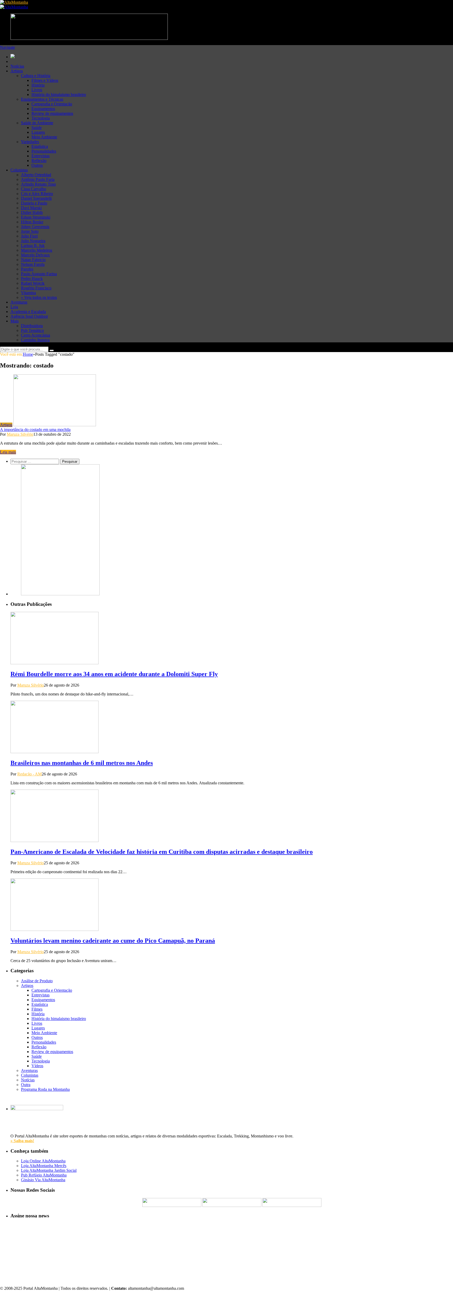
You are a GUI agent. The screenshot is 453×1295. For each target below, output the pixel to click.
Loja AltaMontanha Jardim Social (49, 1170)
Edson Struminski (35, 217)
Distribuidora (32, 325)
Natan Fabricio (33, 259)
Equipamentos (43, 108)
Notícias (17, 66)
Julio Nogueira (33, 241)
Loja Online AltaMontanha (43, 1161)
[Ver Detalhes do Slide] (60, 594)
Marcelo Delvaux (35, 255)
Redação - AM (29, 774)
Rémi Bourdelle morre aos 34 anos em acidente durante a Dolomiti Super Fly (114, 674)
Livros (36, 90)
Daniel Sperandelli (36, 198)
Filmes (36, 1009)
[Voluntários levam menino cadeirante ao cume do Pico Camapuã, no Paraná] (54, 929)
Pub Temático (32, 330)
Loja (14, 307)
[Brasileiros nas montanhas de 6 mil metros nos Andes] (54, 751)
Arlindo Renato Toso (38, 184)
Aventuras (18, 302)
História (38, 85)
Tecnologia (40, 118)
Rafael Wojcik (33, 283)
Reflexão (38, 160)
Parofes (27, 269)
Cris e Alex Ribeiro (37, 193)
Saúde (36, 127)
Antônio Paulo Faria (38, 179)
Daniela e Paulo (34, 203)
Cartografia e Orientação (51, 104)
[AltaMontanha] (14, 2)
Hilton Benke (32, 222)
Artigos (16, 71)
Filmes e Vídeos (44, 80)
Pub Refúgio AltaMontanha (44, 1175)
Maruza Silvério (20, 434)
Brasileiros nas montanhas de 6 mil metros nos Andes (81, 762)
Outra (25, 1084)
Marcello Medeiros (36, 250)
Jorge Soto (30, 231)
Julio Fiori (29, 236)
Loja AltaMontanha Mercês (43, 1165)
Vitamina (28, 292)
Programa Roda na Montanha (45, 1089)
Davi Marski (31, 208)
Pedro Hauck (32, 278)
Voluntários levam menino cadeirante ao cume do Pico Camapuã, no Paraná (112, 940)
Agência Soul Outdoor (29, 316)
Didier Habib (32, 212)
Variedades (30, 141)
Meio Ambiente (44, 137)
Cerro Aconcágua (35, 335)
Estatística (39, 146)
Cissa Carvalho (33, 189)
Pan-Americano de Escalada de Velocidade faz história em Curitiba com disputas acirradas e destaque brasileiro (161, 851)
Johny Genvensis (35, 226)
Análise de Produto (37, 981)
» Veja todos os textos (39, 297)
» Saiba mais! (22, 1140)
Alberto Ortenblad (36, 174)
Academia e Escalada (28, 311)
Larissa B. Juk (33, 245)
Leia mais (8, 452)
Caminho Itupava (35, 340)
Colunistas (19, 170)
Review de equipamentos (52, 113)
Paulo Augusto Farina (39, 274)
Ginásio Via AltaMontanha (43, 1180)
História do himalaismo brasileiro (58, 94)
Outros (37, 165)
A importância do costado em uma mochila (35, 429)
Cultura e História (35, 75)
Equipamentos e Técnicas (42, 99)
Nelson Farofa (33, 264)
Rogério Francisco (36, 288)
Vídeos (37, 1066)
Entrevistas (40, 156)
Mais (14, 321)
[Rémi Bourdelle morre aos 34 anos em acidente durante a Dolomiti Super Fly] (54, 663)
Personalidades (43, 151)
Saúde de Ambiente (37, 123)
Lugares (38, 132)
